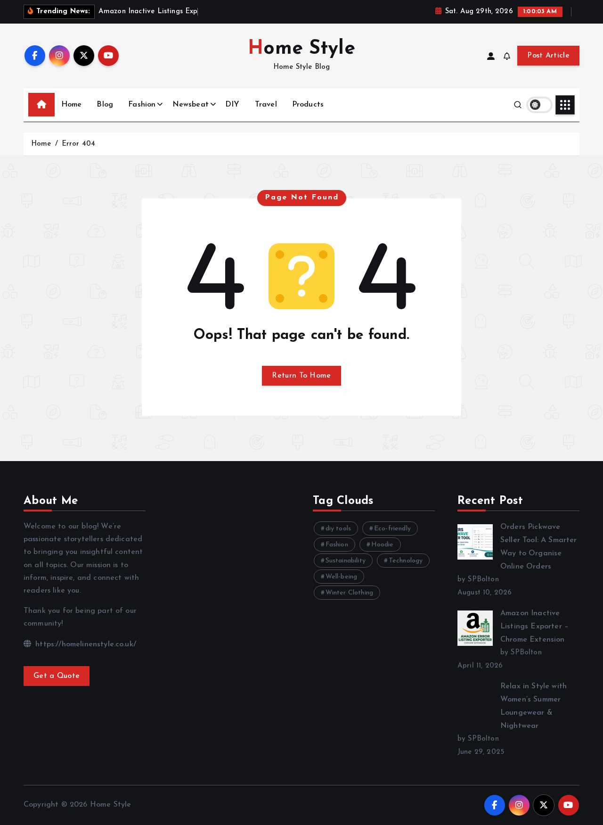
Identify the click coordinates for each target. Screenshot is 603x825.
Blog (105, 104)
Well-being (342, 576)
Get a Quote (56, 676)
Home (71, 104)
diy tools (338, 528)
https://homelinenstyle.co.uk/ (84, 644)
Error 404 (78, 144)
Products (308, 104)
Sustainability (346, 560)
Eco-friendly (392, 528)
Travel (266, 104)
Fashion (141, 104)
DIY (232, 104)
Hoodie (382, 544)
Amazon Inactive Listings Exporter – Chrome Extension (534, 627)
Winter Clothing (349, 592)
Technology (406, 560)
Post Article (548, 55)
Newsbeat (190, 104)
